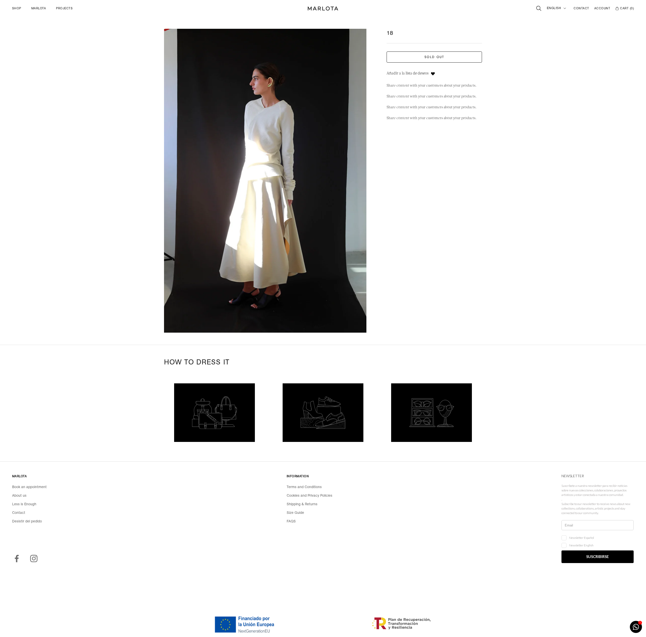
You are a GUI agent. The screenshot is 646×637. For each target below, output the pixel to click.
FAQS (291, 521)
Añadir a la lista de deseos (407, 74)
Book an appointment (29, 487)
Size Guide (295, 512)
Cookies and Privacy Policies (309, 495)
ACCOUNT (602, 8)
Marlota (38, 8)
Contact (581, 8)
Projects (64, 8)
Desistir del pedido (27, 521)
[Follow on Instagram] (33, 558)
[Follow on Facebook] (16, 558)
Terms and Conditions (304, 487)
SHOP (16, 8)
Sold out (434, 57)
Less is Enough (24, 504)
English (554, 8)
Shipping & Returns (302, 504)
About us (19, 495)
